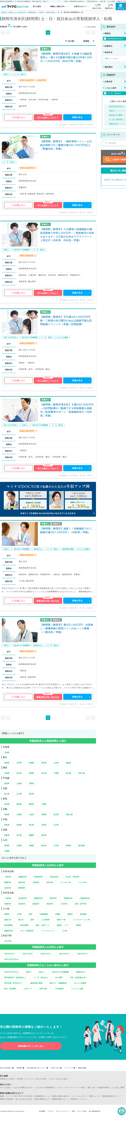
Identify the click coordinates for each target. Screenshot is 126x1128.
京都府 (19, 814)
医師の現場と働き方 (60, 1096)
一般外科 (7, 898)
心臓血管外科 (85, 898)
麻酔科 (70, 914)
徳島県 (6, 835)
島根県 (19, 825)
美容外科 (49, 904)
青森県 (6, 763)
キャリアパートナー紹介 (75, 1087)
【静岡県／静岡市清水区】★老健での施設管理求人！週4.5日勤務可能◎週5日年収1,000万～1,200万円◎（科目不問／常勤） (66, 57)
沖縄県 (6, 851)
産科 (32, 920)
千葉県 (56, 773)
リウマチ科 (82, 882)
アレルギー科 (65, 882)
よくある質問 (111, 1)
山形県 (56, 763)
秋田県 (43, 763)
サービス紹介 (5, 1087)
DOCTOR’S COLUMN (23, 1096)
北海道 (6, 752)
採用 (73, 1111)
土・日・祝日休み (41, 977)
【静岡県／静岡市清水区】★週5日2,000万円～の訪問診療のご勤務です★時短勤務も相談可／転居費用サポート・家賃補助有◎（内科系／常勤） (67, 410)
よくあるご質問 (117, 1087)
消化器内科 (54, 877)
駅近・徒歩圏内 (10, 988)
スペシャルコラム (79, 1096)
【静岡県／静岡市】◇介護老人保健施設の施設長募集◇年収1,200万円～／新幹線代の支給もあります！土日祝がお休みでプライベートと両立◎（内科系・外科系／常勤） (67, 235)
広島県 (43, 825)
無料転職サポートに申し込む (31, 1046)
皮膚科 (57, 914)
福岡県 (6, 845)
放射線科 (83, 914)
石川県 (19, 794)
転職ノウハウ (5, 1096)
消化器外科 (22, 898)
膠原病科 (21, 888)
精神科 (6, 914)
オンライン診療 (77, 988)
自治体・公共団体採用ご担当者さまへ (74, 1)
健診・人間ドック (43, 925)
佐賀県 (19, 845)
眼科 (30, 914)
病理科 (78, 925)
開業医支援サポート (111, 1096)
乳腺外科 (7, 904)
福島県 (68, 763)
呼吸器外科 (68, 898)
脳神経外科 (38, 898)
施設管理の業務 (36, 983)
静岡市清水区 (50, 12)
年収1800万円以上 (11, 972)
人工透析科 (45, 920)
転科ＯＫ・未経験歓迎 (58, 983)
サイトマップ (68, 1068)
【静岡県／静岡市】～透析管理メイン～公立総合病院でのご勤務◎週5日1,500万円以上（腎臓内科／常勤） (66, 145)
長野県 (31, 783)
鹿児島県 (81, 845)
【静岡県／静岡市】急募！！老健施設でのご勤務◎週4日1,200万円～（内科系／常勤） (66, 530)
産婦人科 (7, 920)
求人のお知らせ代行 (24, 1099)
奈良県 (56, 814)
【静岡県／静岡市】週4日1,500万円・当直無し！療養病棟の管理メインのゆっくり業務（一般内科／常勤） (66, 628)
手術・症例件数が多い (78, 977)
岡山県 (31, 825)
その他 (64, 931)
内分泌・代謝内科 (72, 877)
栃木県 (19, 773)
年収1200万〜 (28, 954)
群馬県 (31, 773)
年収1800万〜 (82, 954)
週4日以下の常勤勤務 (60, 972)
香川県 (19, 835)
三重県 (43, 804)
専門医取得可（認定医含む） (15, 977)
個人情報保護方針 (95, 1111)
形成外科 (21, 904)
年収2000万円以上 (11, 959)
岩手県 (19, 763)
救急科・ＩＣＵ (63, 925)
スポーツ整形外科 (27, 931)
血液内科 (7, 888)
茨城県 (6, 773)
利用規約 (19, 1068)
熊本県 (43, 845)
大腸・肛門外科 (80, 904)
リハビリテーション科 (81, 920)
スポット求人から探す (58, 1079)
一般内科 (7, 877)
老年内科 (49, 882)
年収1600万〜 (64, 954)
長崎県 (31, 845)
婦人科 (21, 920)
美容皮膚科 (24, 925)
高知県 (43, 835)
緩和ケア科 (61, 920)
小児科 (19, 914)
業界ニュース (94, 1096)
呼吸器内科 (38, 877)
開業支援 (81, 1068)
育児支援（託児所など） (13, 983)
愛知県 (31, 804)
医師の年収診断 (6, 1099)
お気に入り (20, 117)
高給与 (28, 972)
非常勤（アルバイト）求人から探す (32, 1079)
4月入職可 (59, 977)
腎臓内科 (7, 882)
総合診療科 (8, 925)
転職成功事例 (103, 1087)
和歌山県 (69, 814)
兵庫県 (43, 814)
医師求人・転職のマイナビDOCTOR (13, 12)
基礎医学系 (8, 931)
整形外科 (53, 898)
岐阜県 (6, 804)
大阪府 (31, 814)
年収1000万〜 (9, 954)
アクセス (50, 1111)
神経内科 (21, 882)
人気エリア (28, 988)
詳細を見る (77, 117)
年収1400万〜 (46, 954)
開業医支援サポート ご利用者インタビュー (70, 1099)
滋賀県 (6, 814)
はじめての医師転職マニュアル (49, 1087)
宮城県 (31, 763)
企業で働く (43, 988)
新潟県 (6, 783)
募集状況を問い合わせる (47, 601)
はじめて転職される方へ (24, 1087)
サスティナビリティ (62, 1111)
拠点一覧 (102, 1)
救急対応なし (81, 972)
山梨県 (19, 783)
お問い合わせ (55, 1068)
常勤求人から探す (7, 1079)
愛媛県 (31, 835)
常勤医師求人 (32, 12)
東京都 (68, 773)
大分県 (56, 845)
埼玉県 (43, 773)
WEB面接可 (59, 988)
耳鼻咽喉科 (43, 914)
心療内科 (35, 882)
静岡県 (41, 12)
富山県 (6, 794)
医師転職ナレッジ (42, 1096)
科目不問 (7, 941)
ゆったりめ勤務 (80, 983)
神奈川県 (81, 773)
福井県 (31, 794)
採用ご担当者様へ (6, 1068)
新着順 (86, 41)
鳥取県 (6, 825)
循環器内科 (22, 877)
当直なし (41, 972)
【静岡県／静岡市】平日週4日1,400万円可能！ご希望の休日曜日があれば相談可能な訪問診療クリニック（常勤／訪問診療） (66, 320)
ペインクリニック (48, 931)
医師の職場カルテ (42, 1099)
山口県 (56, 825)
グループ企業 (81, 1111)
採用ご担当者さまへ (92, 1)
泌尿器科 (35, 904)
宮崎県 (68, 845)
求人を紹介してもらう (48, 117)
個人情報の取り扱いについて (36, 1068)
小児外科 (63, 904)
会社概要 (42, 1111)
